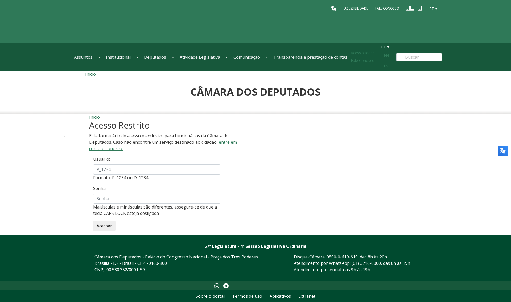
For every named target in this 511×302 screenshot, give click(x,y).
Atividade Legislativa (200, 57)
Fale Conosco (387, 8)
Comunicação (246, 57)
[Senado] (420, 8)
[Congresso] (409, 8)
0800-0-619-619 (342, 257)
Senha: (99, 188)
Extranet (306, 296)
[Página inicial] (106, 22)
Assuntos (83, 57)
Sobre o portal (210, 296)
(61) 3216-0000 (366, 263)
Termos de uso (247, 296)
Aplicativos (280, 296)
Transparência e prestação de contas (310, 57)
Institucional (118, 57)
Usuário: (101, 159)
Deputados (155, 57)
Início (90, 74)
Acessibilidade (356, 8)
